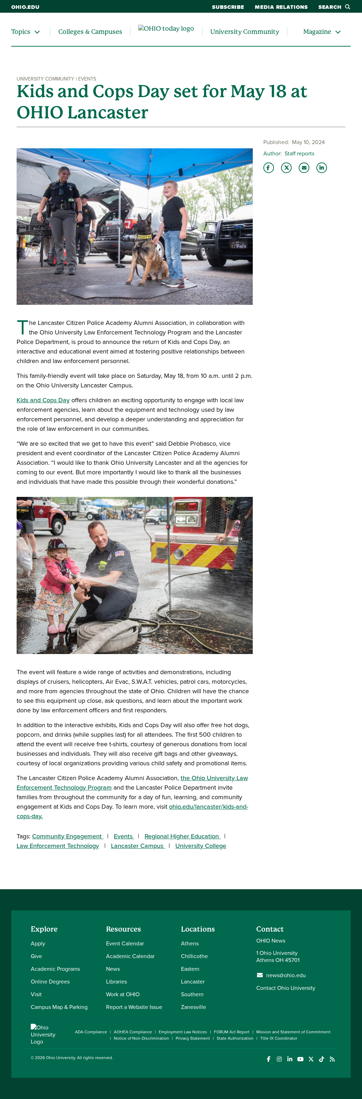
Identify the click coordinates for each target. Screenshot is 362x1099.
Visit (36, 994)
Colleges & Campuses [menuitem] (90, 31)
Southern (192, 994)
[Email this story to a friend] (304, 167)
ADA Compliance (91, 1032)
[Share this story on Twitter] (286, 167)
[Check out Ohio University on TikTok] (321, 1059)
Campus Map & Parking (59, 1007)
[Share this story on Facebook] (268, 167)
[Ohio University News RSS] (332, 1059)
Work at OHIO (123, 994)
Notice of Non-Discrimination (141, 1038)
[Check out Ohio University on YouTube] (300, 1059)
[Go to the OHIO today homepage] (166, 32)
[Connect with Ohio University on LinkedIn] (289, 1059)
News (113, 969)
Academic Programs (55, 969)
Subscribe (228, 7)
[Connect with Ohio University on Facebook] (268, 1059)
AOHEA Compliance (133, 1032)
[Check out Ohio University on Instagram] (279, 1059)
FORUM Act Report (232, 1032)
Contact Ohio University (285, 988)
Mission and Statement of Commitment (293, 1032)
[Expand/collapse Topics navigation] (37, 31)
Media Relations (281, 7)
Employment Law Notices (183, 1032)
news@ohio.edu (286, 975)
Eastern (190, 969)
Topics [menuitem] (20, 31)
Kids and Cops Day (43, 400)
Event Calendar (125, 943)
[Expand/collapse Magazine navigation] (338, 31)
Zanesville (193, 1007)
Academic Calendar (130, 956)
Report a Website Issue (134, 1007)
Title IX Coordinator (278, 1038)
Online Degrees (50, 981)
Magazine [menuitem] (317, 31)
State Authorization (235, 1038)
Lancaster (193, 981)
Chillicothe (194, 956)
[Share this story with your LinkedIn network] (321, 167)
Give (36, 956)
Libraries (116, 981)
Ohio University (60, 1058)
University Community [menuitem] (244, 31)
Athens (190, 943)
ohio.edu (25, 7)
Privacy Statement (193, 1038)
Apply (38, 943)
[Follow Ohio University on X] (310, 1059)
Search (330, 7)
